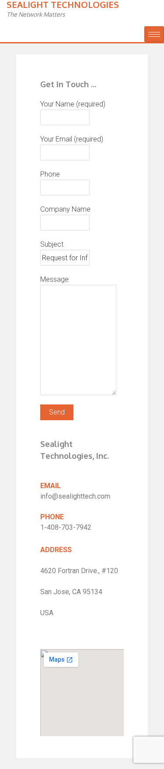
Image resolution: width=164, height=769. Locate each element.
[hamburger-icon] (154, 34)
